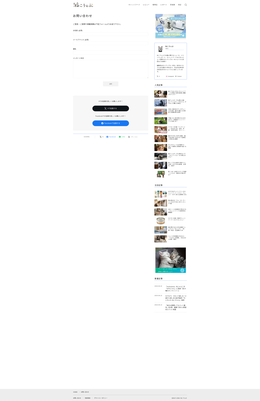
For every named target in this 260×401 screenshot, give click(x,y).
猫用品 (155, 5)
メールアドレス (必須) (81, 40)
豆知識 (172, 5)
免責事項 (87, 398)
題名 (74, 49)
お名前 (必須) (78, 30)
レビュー (146, 5)
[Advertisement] (170, 346)
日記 (179, 5)
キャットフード (134, 5)
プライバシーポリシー (100, 398)
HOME (75, 392)
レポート (164, 5)
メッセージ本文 (78, 58)
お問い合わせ (77, 398)
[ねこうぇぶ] (83, 4)
